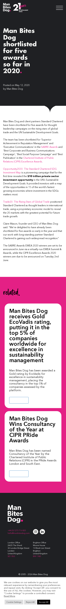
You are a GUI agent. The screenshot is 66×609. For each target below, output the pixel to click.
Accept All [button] (43, 602)
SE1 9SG (11, 556)
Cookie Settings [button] (13, 602)
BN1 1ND (37, 556)
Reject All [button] (30, 602)
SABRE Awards (49, 146)
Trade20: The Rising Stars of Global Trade (26, 201)
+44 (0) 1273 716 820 (17, 530)
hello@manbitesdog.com (19, 533)
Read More (19, 400)
